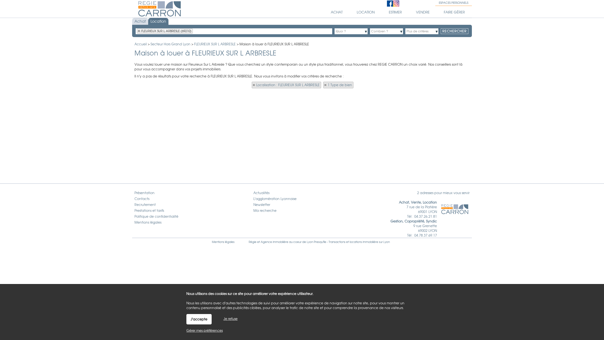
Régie (252, 242)
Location (158, 21)
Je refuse (230, 319)
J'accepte (199, 319)
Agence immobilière (274, 242)
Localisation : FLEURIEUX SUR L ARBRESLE (288, 85)
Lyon (386, 242)
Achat (140, 21)
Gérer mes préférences (204, 330)
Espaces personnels (453, 2)
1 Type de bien (340, 85)
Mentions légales (223, 242)
